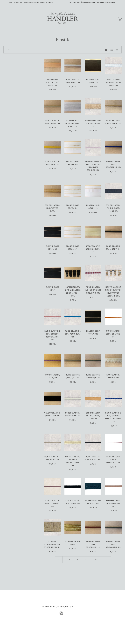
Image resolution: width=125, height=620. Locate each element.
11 (96, 559)
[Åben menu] (8, 19)
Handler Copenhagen (56, 607)
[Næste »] (107, 559)
